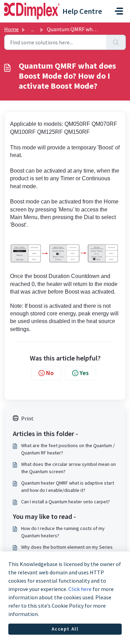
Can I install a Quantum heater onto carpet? (65, 501)
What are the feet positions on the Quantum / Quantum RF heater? (68, 449)
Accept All (65, 629)
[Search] (116, 42)
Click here (80, 588)
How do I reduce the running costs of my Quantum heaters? (63, 532)
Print (27, 418)
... (32, 29)
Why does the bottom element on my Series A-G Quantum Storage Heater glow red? (67, 550)
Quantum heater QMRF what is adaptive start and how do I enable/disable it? (67, 486)
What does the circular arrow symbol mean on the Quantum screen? (68, 468)
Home (11, 29)
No (50, 373)
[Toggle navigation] (119, 11)
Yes (84, 373)
